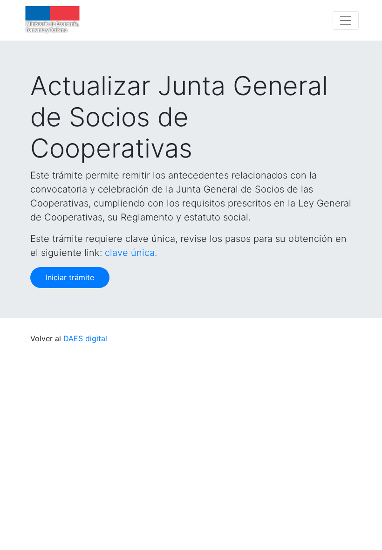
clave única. (131, 252)
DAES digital (85, 338)
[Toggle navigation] (346, 20)
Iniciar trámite (70, 277)
